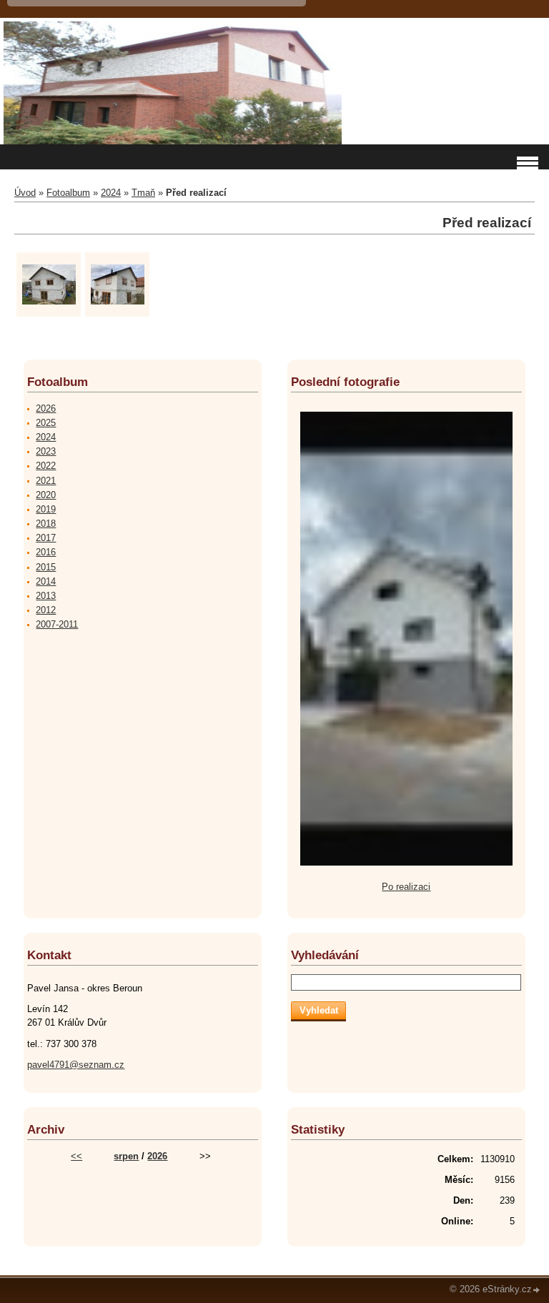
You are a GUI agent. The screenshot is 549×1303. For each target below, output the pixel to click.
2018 (46, 523)
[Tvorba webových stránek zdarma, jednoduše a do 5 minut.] (537, 1290)
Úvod (25, 192)
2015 (46, 567)
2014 (46, 581)
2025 (46, 422)
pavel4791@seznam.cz (75, 1064)
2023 (46, 451)
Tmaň (143, 192)
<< (76, 1156)
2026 (46, 408)
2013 (46, 595)
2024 (111, 192)
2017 (46, 537)
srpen (126, 1156)
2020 (46, 495)
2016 (46, 552)
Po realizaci (406, 886)
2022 (46, 465)
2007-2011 (57, 624)
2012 (46, 610)
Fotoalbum (68, 192)
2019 (46, 509)
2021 (46, 480)
